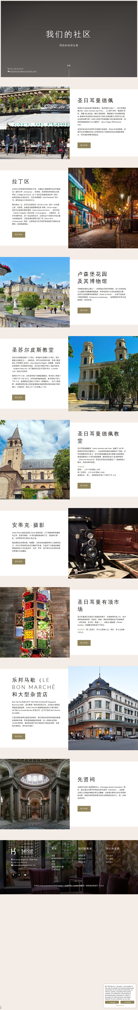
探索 (69, 65)
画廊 (53, 864)
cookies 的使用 (78, 886)
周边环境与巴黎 (58, 867)
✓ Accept (112, 1002)
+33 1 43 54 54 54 (16, 68)
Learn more (120, 1005)
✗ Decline (127, 1002)
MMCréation (58, 886)
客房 (53, 856)
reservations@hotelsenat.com (23, 71)
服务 (53, 861)
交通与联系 (56, 869)
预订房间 (84, 145)
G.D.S (101, 886)
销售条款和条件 (92, 886)
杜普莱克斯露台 (58, 858)
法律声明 (68, 886)
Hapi (41, 886)
